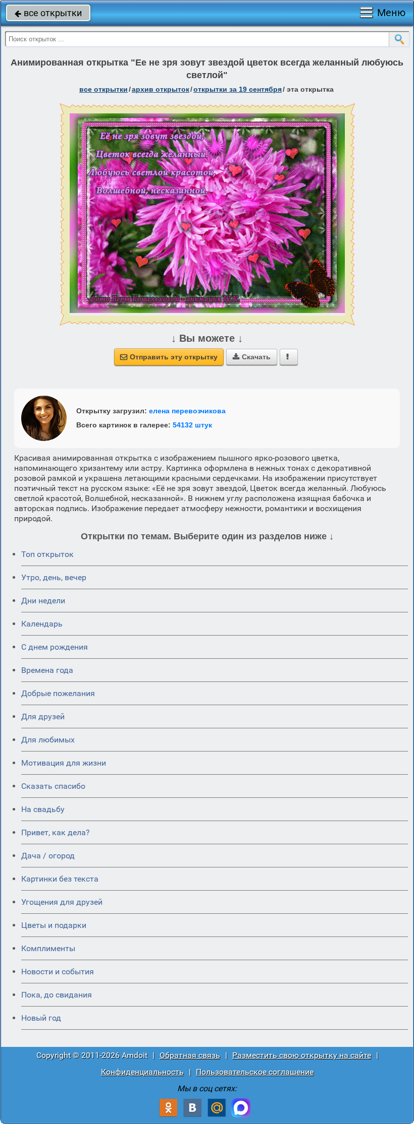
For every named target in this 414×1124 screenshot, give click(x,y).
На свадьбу (43, 809)
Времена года (47, 670)
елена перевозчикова (187, 411)
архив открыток (160, 89)
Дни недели (43, 600)
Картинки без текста (59, 879)
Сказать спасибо (53, 786)
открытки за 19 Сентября (237, 89)
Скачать (252, 357)
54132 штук (192, 425)
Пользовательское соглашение (255, 1072)
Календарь (42, 624)
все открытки (48, 13)
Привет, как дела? (55, 832)
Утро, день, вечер (53, 577)
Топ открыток (47, 554)
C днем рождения (54, 647)
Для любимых (48, 739)
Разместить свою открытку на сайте (301, 1055)
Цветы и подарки (53, 925)
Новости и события (57, 971)
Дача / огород (48, 855)
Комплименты (48, 948)
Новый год (41, 1018)
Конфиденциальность (142, 1072)
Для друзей (43, 716)
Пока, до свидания (56, 995)
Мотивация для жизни (63, 763)
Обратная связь (190, 1055)
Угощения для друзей (61, 902)
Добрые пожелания (58, 693)
